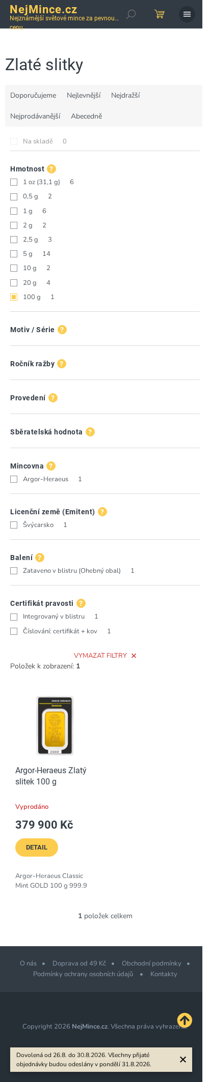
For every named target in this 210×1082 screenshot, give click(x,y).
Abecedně (86, 116)
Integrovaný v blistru (60, 616)
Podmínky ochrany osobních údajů (84, 974)
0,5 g (37, 196)
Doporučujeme (33, 95)
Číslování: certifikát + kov (67, 631)
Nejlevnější (83, 95)
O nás (28, 963)
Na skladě (45, 141)
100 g (39, 297)
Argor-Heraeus (52, 479)
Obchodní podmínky (151, 963)
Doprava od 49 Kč (79, 963)
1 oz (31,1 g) (48, 182)
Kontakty (163, 974)
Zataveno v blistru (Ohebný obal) (79, 570)
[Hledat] (131, 14)
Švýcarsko (45, 525)
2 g (34, 225)
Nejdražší (125, 95)
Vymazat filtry (100, 655)
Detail (36, 847)
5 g (36, 253)
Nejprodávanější (35, 116)
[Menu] (187, 14)
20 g (36, 282)
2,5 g (37, 239)
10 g (36, 268)
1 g (34, 211)
